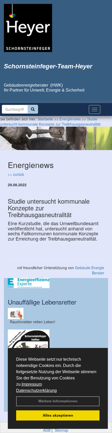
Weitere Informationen (58, 401)
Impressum (32, 384)
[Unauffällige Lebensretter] (56, 313)
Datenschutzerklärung (36, 390)
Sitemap (61, 430)
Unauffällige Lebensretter (42, 301)
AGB (47, 430)
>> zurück (16, 174)
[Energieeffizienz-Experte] (56, 283)
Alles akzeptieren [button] (58, 415)
